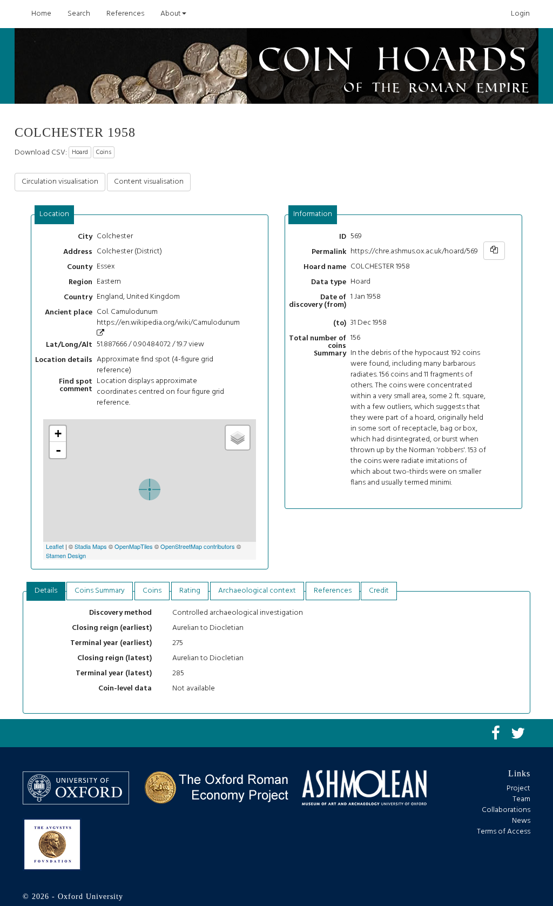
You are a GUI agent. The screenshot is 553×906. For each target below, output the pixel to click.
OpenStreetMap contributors (197, 546)
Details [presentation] (46, 591)
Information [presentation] (312, 214)
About (170, 14)
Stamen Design (66, 555)
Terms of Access (503, 832)
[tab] (55, 214)
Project (518, 788)
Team (521, 799)
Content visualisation (149, 182)
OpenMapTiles (133, 546)
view (196, 344)
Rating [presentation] (189, 591)
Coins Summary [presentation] (100, 591)
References (125, 14)
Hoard (80, 152)
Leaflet (55, 546)
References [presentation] (333, 591)
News (521, 821)
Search (79, 14)
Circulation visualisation (60, 182)
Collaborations (506, 810)
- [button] (58, 450)
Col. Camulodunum (127, 312)
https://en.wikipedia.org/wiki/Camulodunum (168, 323)
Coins (103, 152)
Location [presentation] (54, 214)
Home (41, 14)
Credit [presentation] (379, 591)
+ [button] (58, 433)
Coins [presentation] (152, 591)
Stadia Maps (91, 546)
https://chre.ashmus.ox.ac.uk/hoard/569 (414, 251)
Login (520, 14)
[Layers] (237, 437)
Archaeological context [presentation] (257, 591)
